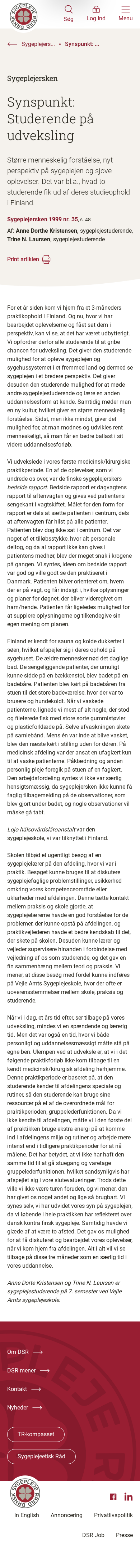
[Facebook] (114, 1497)
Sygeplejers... (38, 44)
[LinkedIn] (128, 1497)
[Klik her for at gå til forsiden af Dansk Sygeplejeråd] (35, 14)
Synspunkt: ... (82, 44)
